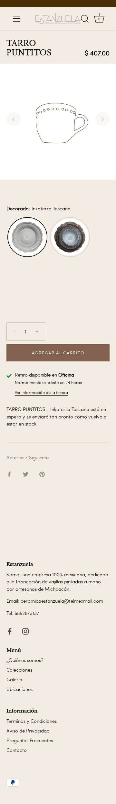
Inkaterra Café (70, 237)
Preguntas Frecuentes (29, 740)
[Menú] (17, 19)
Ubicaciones (19, 689)
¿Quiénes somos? (24, 660)
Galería (14, 679)
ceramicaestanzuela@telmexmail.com (62, 601)
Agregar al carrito (58, 353)
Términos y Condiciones (31, 721)
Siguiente (39, 457)
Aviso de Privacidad (28, 730)
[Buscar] (85, 20)
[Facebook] (9, 630)
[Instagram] (25, 630)
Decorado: (38, 208)
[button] (13, 119)
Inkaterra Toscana (27, 237)
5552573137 (27, 613)
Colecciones (19, 669)
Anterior (15, 457)
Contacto (16, 750)
